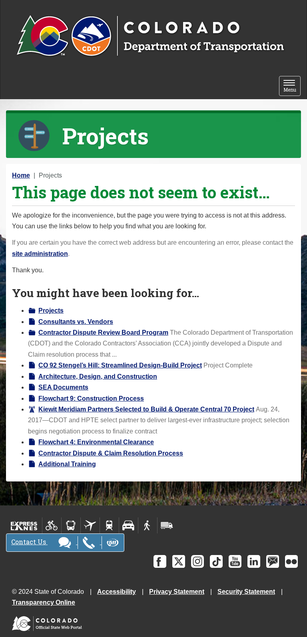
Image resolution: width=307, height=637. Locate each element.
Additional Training (67, 464)
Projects (51, 310)
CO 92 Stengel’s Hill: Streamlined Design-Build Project (120, 365)
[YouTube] (235, 561)
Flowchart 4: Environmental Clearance (96, 442)
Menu (292, 86)
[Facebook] (159, 561)
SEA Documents (63, 387)
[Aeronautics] (90, 525)
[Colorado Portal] (48, 621)
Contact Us (29, 541)
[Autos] (128, 525)
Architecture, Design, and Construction (97, 376)
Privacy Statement (176, 591)
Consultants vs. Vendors (75, 321)
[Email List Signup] (272, 561)
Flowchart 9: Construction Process (91, 398)
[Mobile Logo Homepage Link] (150, 36)
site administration (40, 253)
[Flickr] (291, 561)
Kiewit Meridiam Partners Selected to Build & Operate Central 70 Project (146, 409)
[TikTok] (216, 561)
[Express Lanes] (24, 525)
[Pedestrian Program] (147, 525)
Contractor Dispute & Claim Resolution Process (110, 453)
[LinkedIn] (253, 561)
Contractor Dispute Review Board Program (103, 332)
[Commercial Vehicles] (166, 525)
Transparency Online (43, 602)
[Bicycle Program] (52, 525)
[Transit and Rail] (71, 525)
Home (21, 175)
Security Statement (246, 591)
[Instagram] (197, 561)
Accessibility (116, 591)
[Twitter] (178, 561)
